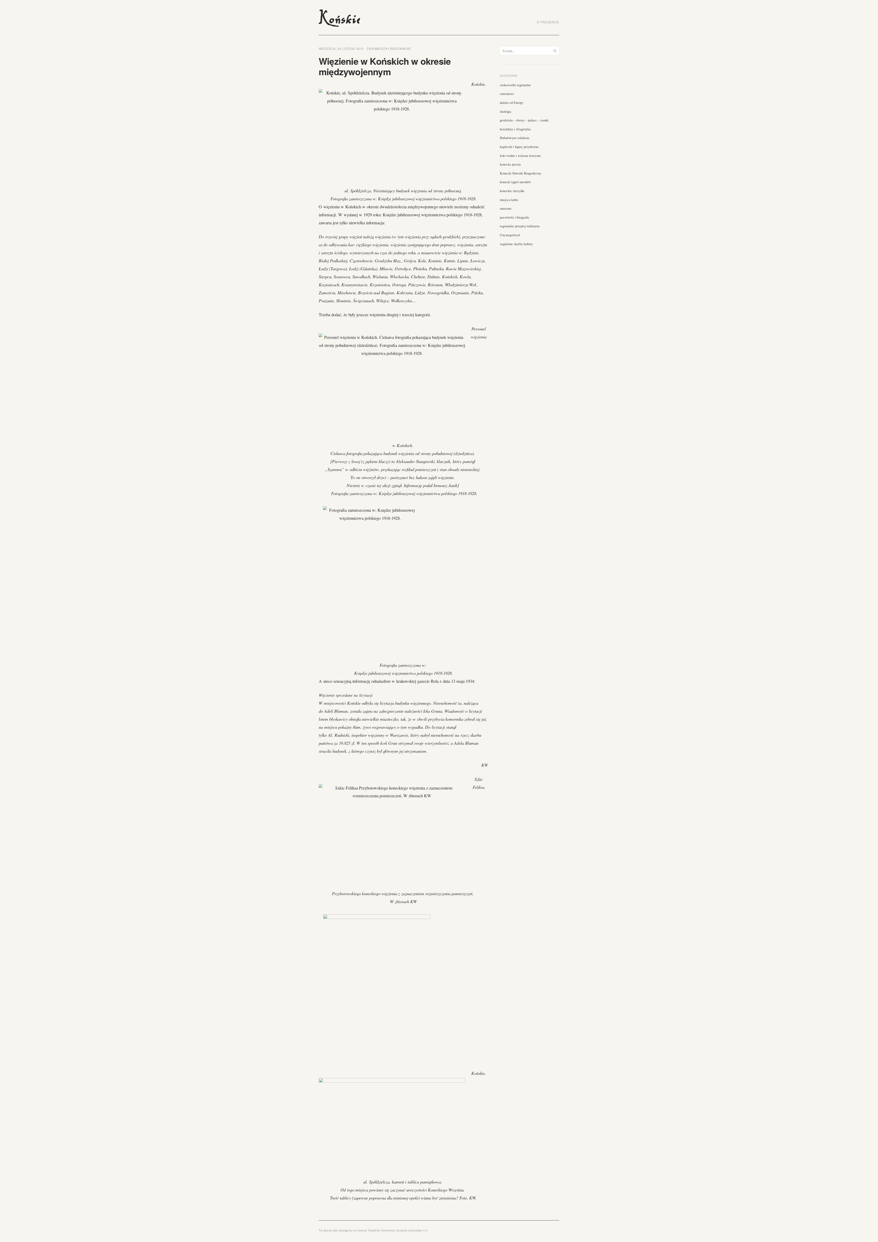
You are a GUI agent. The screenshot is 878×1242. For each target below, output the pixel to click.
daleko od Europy (511, 102)
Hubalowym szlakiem (514, 137)
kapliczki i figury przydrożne (519, 146)
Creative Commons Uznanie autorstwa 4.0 (398, 1230)
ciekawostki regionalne (389, 48)
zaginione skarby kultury (516, 243)
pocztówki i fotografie (514, 217)
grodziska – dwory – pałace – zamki (524, 120)
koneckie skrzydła (512, 190)
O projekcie (548, 22)
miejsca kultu (509, 199)
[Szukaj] (555, 51)
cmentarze (507, 93)
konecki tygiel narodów (515, 181)
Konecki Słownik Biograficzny (520, 173)
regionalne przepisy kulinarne (520, 226)
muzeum (505, 208)
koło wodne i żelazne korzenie (520, 155)
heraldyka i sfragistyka (515, 129)
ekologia (505, 111)
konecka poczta (510, 164)
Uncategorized (510, 235)
